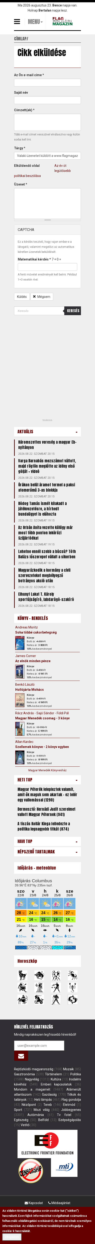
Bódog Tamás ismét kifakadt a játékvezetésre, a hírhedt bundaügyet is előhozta (42, 509)
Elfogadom (12, 1237)
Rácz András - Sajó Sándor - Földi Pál (42, 713)
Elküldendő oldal (27, 165)
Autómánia (35, 1115)
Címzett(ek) (24, 110)
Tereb (47, 1104)
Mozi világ (41, 1110)
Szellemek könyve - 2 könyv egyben (42, 747)
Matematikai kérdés (34, 259)
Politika (75, 1074)
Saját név (21, 92)
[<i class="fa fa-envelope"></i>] (21, 1056)
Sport (18, 1110)
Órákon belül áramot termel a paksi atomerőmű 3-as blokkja (46, 487)
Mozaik (68, 1069)
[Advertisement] (47, 368)
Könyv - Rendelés (33, 618)
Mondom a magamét (32, 1089)
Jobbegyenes (71, 1110)
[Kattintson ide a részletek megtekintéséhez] (19, 643)
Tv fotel (64, 1115)
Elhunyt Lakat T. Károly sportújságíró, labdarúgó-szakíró (46, 596)
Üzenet (20, 184)
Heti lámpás (43, 1099)
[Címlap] (63, 21)
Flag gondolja (71, 1099)
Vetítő (25, 1125)
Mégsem (43, 297)
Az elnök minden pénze (32, 661)
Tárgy (19, 148)
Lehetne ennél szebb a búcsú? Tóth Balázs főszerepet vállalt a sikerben (47, 554)
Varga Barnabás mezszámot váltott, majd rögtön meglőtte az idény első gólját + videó (47, 466)
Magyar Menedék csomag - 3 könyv (42, 718)
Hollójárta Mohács (29, 689)
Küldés (22, 297)
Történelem (53, 1074)
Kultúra (56, 1079)
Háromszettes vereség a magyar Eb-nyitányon (47, 444)
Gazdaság (49, 1094)
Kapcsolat (35, 1203)
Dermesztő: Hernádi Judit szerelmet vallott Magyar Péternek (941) (46, 811)
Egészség (21, 1120)
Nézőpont (29, 1104)
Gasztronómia (24, 1074)
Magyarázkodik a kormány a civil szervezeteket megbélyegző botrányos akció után (44, 575)
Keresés (73, 310)
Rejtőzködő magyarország (33, 1069)
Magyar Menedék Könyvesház (47, 770)
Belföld (43, 1120)
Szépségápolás (69, 1120)
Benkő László (25, 684)
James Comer (25, 656)
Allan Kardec (24, 742)
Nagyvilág (32, 1079)
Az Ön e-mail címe (29, 75)
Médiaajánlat (60, 1203)
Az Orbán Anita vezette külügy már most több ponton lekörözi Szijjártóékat (45, 533)
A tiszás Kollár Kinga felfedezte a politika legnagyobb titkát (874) (44, 826)
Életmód (69, 1104)
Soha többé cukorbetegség (36, 632)
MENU (34, 21)
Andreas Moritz (26, 627)
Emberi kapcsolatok (56, 1084)
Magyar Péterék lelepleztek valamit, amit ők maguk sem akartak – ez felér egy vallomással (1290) (47, 794)
